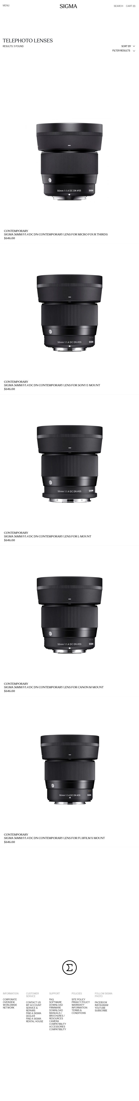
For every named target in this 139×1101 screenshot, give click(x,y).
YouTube (100, 1007)
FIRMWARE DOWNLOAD (56, 1009)
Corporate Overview (10, 1001)
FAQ (51, 999)
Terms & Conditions (79, 1011)
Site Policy (78, 999)
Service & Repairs (32, 1009)
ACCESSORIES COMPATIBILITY (57, 1028)
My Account (33, 1005)
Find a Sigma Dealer (33, 1014)
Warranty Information (79, 1006)
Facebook (101, 1002)
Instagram (101, 1005)
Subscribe (101, 1010)
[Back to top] (134, 1096)
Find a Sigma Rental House (34, 1020)
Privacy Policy (81, 1002)
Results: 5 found (13, 46)
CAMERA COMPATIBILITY (57, 1022)
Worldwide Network (10, 1006)
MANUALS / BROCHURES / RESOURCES (57, 1016)
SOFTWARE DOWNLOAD (56, 1003)
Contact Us (33, 1002)
